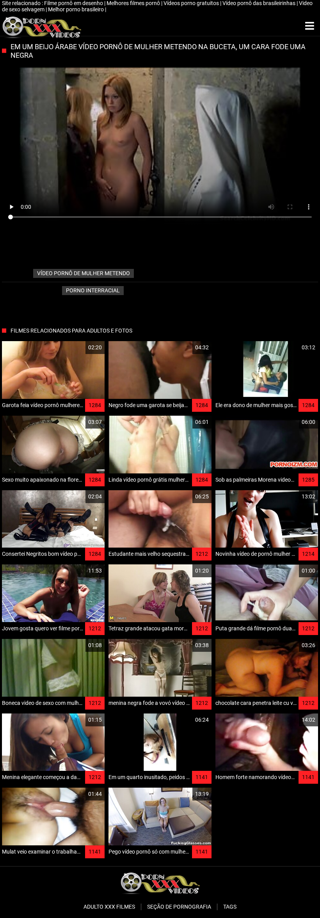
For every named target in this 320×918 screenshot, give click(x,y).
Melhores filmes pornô (134, 3)
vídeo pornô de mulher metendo (83, 273)
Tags (229, 907)
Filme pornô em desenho (74, 3)
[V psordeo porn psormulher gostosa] (41, 26)
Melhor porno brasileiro (76, 9)
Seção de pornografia (179, 907)
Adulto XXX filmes (109, 907)
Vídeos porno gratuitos (192, 3)
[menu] (309, 26)
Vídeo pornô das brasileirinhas (259, 3)
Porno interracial (93, 290)
